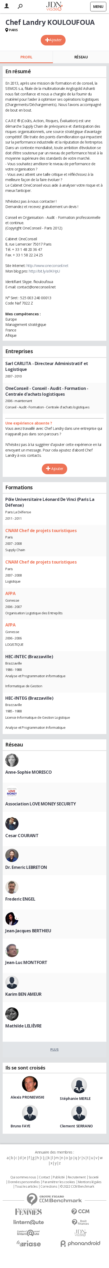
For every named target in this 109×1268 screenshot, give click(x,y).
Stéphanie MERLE (75, 1098)
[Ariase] (28, 1243)
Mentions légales (89, 1182)
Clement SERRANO (76, 1125)
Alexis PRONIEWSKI (27, 1097)
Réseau (81, 56)
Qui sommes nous (23, 1177)
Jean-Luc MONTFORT (26, 962)
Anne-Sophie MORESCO (28, 772)
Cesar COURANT (22, 835)
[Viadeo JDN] (80, 1233)
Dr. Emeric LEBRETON (26, 867)
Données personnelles (24, 1182)
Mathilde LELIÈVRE (23, 1026)
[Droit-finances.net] (80, 1222)
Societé (94, 1177)
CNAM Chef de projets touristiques (40, 530)
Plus (54, 1049)
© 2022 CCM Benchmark (77, 1186)
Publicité (59, 1177)
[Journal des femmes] (28, 1212)
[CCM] (80, 1212)
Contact (44, 1177)
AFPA (10, 593)
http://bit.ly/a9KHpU (44, 271)
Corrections (48, 1186)
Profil (26, 56)
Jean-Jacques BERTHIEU (28, 931)
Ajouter (55, 39)
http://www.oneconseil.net (47, 265)
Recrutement (76, 1177)
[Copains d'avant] (28, 1233)
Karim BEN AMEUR (23, 994)
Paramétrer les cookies (59, 1182)
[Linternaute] (28, 1222)
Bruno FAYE (20, 1125)
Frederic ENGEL (20, 899)
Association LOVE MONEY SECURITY (40, 804)
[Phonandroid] (80, 1243)
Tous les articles (26, 1186)
